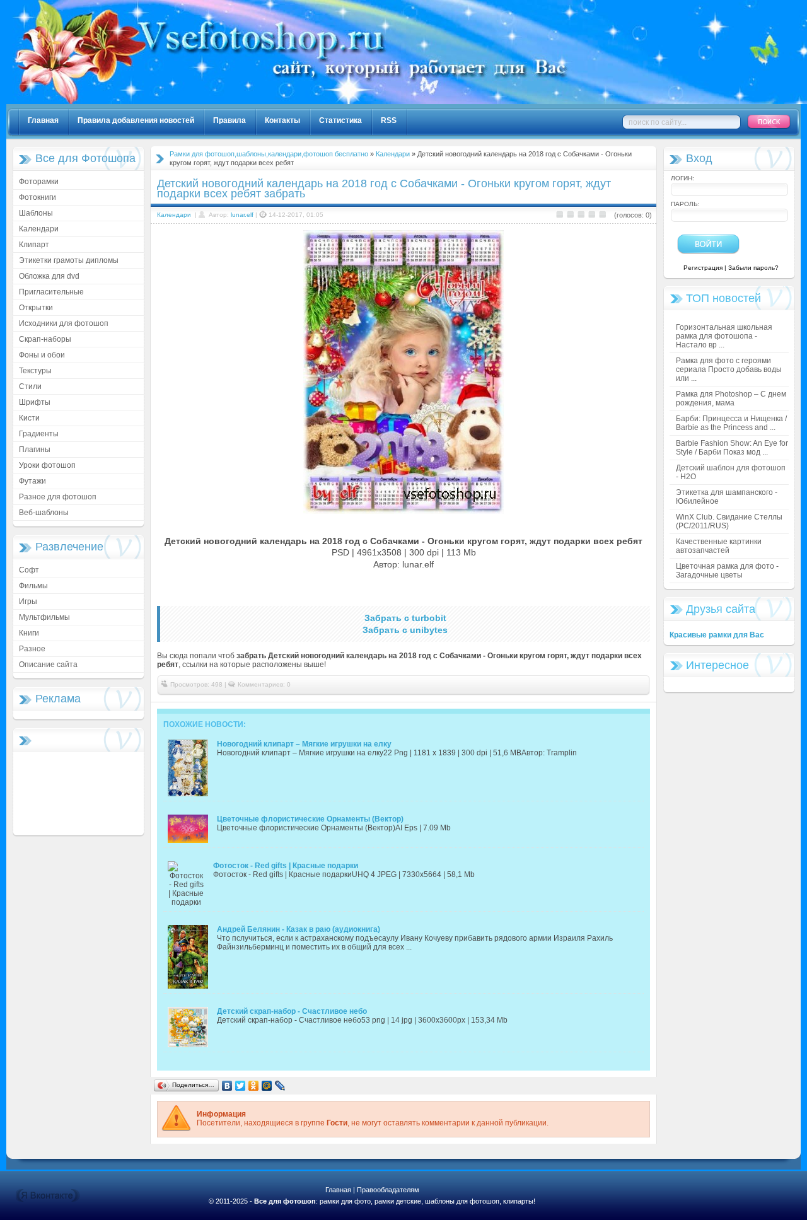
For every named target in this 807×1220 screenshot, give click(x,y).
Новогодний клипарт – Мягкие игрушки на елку (304, 744)
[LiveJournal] (280, 1086)
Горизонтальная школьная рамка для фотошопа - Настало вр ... (724, 336)
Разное (32, 648)
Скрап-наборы (45, 339)
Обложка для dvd (49, 276)
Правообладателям (388, 1190)
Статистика (340, 120)
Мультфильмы (44, 617)
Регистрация (703, 267)
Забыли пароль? (753, 267)
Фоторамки (39, 181)
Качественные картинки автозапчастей (719, 546)
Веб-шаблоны (44, 512)
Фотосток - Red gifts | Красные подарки (285, 865)
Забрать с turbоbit (405, 618)
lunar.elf (242, 214)
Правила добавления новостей (136, 120)
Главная (43, 120)
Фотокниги (37, 197)
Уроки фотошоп (47, 465)
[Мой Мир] (267, 1086)
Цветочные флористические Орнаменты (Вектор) (310, 819)
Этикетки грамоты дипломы (69, 260)
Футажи (32, 481)
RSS (389, 120)
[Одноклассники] (253, 1086)
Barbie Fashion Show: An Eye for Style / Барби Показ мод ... (732, 447)
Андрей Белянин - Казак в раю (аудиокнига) (298, 929)
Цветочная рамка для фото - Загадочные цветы (727, 570)
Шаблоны (36, 213)
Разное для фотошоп (57, 496)
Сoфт (29, 570)
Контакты (282, 120)
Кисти (29, 418)
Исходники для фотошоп (63, 323)
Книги (29, 633)
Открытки (36, 307)
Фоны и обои (42, 355)
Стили (30, 386)
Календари (39, 228)
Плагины (34, 449)
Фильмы (33, 585)
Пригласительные (51, 292)
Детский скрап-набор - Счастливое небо (292, 1011)
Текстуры (35, 370)
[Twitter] (240, 1086)
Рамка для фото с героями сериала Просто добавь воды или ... (729, 369)
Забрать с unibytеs (405, 630)
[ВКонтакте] (227, 1086)
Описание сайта (48, 664)
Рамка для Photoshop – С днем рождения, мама (731, 398)
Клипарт (34, 244)
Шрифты (34, 402)
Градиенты (39, 433)
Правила (229, 120)
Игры (28, 601)
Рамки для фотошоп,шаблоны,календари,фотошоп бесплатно (269, 154)
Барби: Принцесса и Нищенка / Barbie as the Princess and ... (731, 423)
